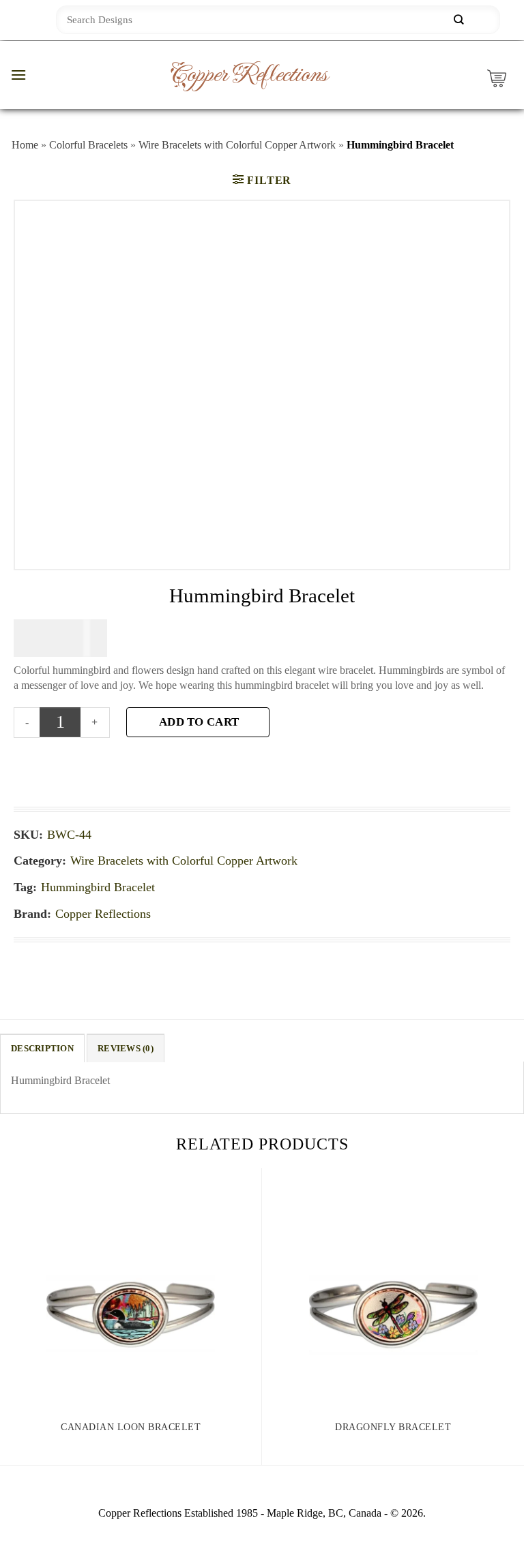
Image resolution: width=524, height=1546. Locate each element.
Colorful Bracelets (88, 145)
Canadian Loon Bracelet (131, 1427)
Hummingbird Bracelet (98, 887)
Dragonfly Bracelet (393, 1427)
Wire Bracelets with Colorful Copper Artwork (237, 145)
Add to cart (199, 721)
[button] (18, 74)
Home (25, 145)
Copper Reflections (248, 75)
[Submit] (458, 20)
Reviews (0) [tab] (126, 1048)
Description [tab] (42, 1048)
